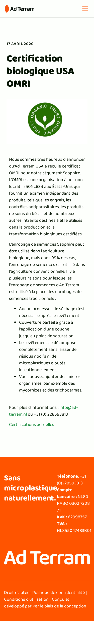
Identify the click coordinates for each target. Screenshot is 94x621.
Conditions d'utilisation (26, 599)
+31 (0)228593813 (71, 479)
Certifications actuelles (31, 424)
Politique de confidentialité (58, 592)
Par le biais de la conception (59, 606)
